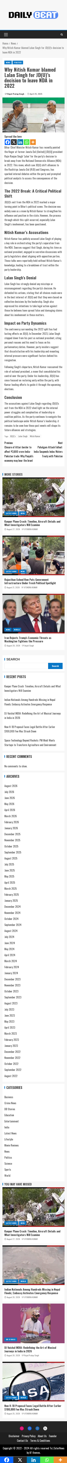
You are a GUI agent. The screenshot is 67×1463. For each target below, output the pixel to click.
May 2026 (9, 804)
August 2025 (10, 858)
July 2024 (9, 937)
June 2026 (9, 798)
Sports (7, 1169)
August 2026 (10, 786)
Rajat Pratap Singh (16, 93)
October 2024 (11, 919)
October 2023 (11, 991)
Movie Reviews (11, 1145)
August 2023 (10, 1003)
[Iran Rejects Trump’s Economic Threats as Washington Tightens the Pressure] (33, 613)
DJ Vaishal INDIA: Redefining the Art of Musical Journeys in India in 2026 (30, 1349)
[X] (14, 142)
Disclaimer (14, 1436)
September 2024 (12, 925)
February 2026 (11, 822)
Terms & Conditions (40, 1441)
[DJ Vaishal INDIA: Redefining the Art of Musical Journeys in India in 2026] (33, 1323)
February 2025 (11, 895)
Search (13, 659)
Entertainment (11, 1121)
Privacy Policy (28, 1436)
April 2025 (9, 882)
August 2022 (10, 1076)
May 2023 (9, 1021)
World (17, 629)
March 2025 (10, 889)
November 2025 (12, 840)
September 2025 (12, 852)
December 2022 (12, 1052)
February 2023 (11, 1040)
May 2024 (9, 949)
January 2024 (11, 973)
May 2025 (9, 876)
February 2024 (11, 967)
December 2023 (12, 979)
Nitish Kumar (35, 436)
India (6, 1127)
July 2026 (9, 792)
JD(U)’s (13, 436)
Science (8, 1163)
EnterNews (59, 1448)
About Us (42, 1436)
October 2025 (11, 846)
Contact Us (22, 1441)
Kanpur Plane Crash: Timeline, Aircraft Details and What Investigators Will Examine (32, 523)
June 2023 (9, 1015)
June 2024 (9, 943)
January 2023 (11, 1046)
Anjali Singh (29, 645)
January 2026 (11, 828)
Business (8, 1097)
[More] (33, 142)
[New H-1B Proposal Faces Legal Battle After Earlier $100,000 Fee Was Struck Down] (33, 1381)
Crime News (10, 1103)
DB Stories (9, 1109)
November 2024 (12, 913)
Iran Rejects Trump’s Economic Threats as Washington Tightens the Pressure (27, 639)
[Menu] (5, 34)
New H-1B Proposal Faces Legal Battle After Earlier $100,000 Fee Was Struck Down (32, 1407)
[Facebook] (7, 142)
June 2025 (9, 870)
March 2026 (10, 816)
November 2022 (12, 1058)
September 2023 (12, 997)
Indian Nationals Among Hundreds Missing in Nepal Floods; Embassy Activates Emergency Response (32, 1291)
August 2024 (11, 931)
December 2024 (12, 907)
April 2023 (9, 1027)
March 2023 (10, 1033)
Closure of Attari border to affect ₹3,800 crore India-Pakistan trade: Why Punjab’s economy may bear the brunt (18, 451)
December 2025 (12, 834)
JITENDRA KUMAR (31, 529)
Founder (53, 1436)
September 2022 (12, 1070)
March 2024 (10, 961)
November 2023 (12, 985)
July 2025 (9, 864)
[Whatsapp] (26, 142)
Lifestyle (8, 1139)
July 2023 (9, 1009)
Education (9, 1115)
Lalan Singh (22, 436)
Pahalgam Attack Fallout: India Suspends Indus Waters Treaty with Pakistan (48, 449)
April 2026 (9, 810)
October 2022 (11, 1064)
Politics (17, 62)
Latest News (11, 513)
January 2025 (11, 901)
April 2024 (9, 955)
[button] (5, 34)
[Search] (62, 34)
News (8, 62)
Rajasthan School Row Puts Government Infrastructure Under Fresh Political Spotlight (30, 581)
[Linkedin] (20, 142)
